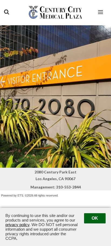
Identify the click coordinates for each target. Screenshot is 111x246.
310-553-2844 (68, 187)
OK (95, 218)
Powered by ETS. (12, 195)
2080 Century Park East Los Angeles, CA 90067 (55, 175)
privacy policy (17, 224)
